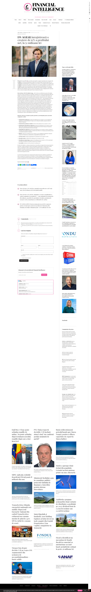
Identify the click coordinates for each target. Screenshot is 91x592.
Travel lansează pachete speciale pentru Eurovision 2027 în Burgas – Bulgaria (69, 360)
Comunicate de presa (46, 22)
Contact (60, 585)
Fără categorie (19, 471)
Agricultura (25, 22)
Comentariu (23, 236)
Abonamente (33, 585)
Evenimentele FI (27, 585)
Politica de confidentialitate (53, 585)
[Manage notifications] (89, 590)
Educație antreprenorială (65, 22)
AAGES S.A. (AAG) (23, 287)
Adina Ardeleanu (20, 32)
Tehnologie (60, 19)
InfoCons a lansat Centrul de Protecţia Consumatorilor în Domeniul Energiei (67, 353)
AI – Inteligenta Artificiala (69, 19)
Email (39, 245)
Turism (40, 22)
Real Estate (30, 22)
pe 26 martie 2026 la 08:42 (38, 224)
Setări (85, 590)
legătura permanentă (22, 169)
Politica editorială (45, 585)
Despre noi (21, 585)
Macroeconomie (31, 19)
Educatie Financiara (55, 22)
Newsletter (39, 585)
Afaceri (20, 19)
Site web (22, 250)
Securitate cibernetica (64, 496)
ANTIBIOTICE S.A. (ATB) (24, 283)
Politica (25, 19)
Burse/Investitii (45, 19)
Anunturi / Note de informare (42, 25)
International (37, 19)
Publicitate (65, 585)
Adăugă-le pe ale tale (32, 218)
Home (16, 19)
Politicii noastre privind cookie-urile (11, 591)
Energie (55, 19)
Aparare (35, 22)
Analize (19, 22)
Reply (44, 224)
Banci (50, 19)
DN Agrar (37, 168)
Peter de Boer (42, 168)
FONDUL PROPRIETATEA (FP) (24, 290)
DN (27, 81)
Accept (80, 590)
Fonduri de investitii (46, 549)
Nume (22, 245)
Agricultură (32, 32)
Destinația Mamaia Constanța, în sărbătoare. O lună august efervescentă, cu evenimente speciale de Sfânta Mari (69, 369)
